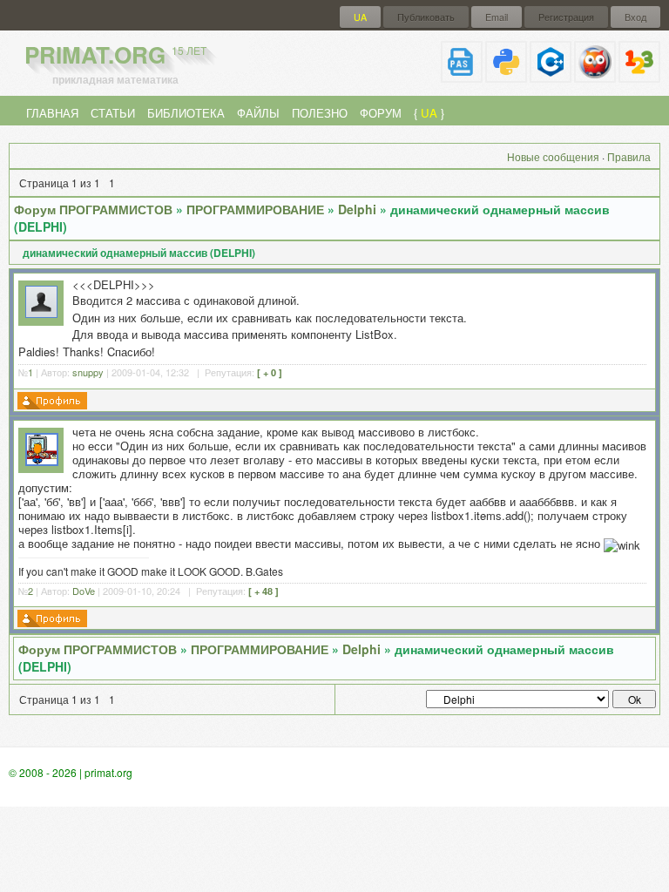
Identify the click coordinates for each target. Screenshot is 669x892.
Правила (629, 156)
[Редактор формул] (639, 75)
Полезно (320, 113)
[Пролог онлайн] (595, 75)
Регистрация (566, 17)
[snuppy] (41, 313)
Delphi (357, 209)
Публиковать (426, 17)
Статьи (113, 113)
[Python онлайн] (506, 75)
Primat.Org (115, 54)
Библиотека (186, 113)
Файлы (258, 113)
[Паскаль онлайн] (462, 75)
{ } (429, 113)
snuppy (88, 372)
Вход (635, 17)
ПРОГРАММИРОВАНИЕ (255, 209)
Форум (381, 113)
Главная (52, 113)
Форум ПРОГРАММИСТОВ (93, 209)
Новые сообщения (553, 156)
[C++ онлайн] (550, 75)
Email (496, 17)
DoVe (83, 591)
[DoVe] (41, 461)
